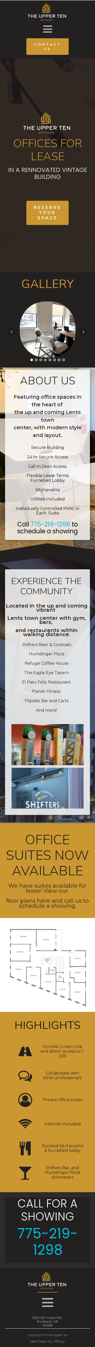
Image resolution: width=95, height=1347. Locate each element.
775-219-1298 (50, 524)
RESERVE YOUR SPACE (48, 212)
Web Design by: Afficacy (47, 1341)
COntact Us (47, 46)
